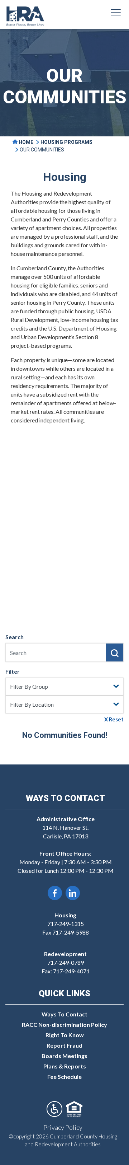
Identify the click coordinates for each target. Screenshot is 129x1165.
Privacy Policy (62, 1127)
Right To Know (65, 1034)
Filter (12, 671)
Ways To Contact (64, 1014)
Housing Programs (66, 142)
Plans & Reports (64, 1066)
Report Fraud (64, 1045)
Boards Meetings (64, 1055)
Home (25, 142)
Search (14, 636)
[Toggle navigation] (115, 13)
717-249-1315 (65, 923)
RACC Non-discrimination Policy (64, 1024)
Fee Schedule (64, 1076)
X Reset (114, 719)
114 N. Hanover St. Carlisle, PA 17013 (66, 827)
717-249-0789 (65, 962)
